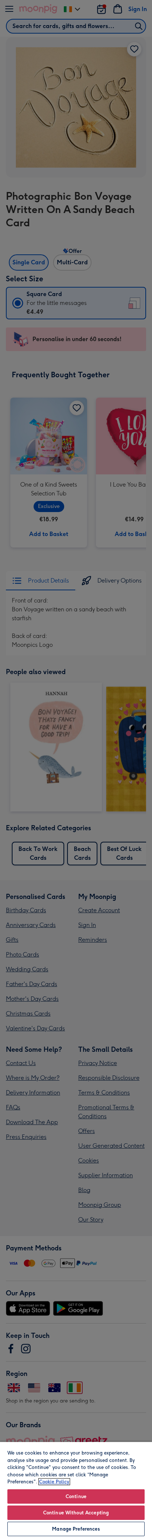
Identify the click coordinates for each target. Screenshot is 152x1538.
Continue (76, 1496)
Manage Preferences (76, 1529)
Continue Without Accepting (76, 1512)
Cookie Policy (54, 1481)
